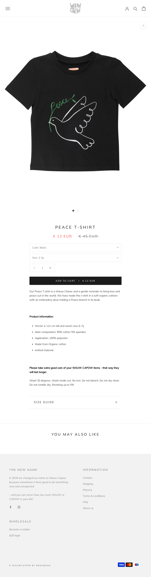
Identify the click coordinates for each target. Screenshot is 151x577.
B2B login (14, 535)
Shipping (88, 483)
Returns (87, 490)
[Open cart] (143, 8)
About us (88, 508)
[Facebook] (10, 507)
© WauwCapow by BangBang (30, 565)
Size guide (44, 402)
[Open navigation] (8, 8)
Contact (87, 477)
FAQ (85, 502)
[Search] (135, 8)
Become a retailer (19, 529)
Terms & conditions (94, 496)
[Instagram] (19, 507)
